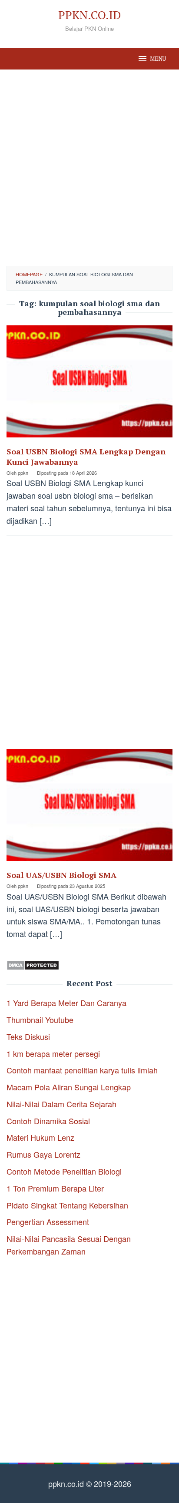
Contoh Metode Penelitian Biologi (64, 1171)
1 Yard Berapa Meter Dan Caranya (66, 1002)
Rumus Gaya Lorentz (43, 1154)
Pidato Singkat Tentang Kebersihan (67, 1205)
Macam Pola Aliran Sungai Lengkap (69, 1086)
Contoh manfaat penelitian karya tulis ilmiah (82, 1070)
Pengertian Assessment (48, 1221)
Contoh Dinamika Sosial (48, 1120)
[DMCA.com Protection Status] (33, 964)
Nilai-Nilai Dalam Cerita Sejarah (61, 1103)
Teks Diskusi (28, 1036)
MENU (158, 59)
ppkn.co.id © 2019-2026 (89, 1483)
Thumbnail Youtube (40, 1019)
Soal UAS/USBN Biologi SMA (61, 875)
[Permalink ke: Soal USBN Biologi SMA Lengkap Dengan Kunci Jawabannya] (89, 384)
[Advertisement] (89, 167)
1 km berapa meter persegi (53, 1053)
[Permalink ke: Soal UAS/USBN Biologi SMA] (89, 808)
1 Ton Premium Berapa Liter (55, 1188)
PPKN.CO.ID (89, 14)
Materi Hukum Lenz (40, 1137)
